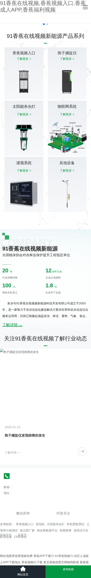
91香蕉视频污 (64, 556)
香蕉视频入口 (25, 524)
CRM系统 (20, 536)
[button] (44, 24)
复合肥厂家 (27, 530)
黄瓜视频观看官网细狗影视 (61, 562)
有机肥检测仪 (75, 524)
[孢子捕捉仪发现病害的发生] (45, 383)
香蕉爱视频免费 (22, 556)
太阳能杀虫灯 (56, 524)
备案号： (24, 535)
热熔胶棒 (66, 530)
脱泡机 (40, 524)
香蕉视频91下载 (32, 562)
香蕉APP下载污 (43, 556)
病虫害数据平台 (47, 530)
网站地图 (6, 556)
